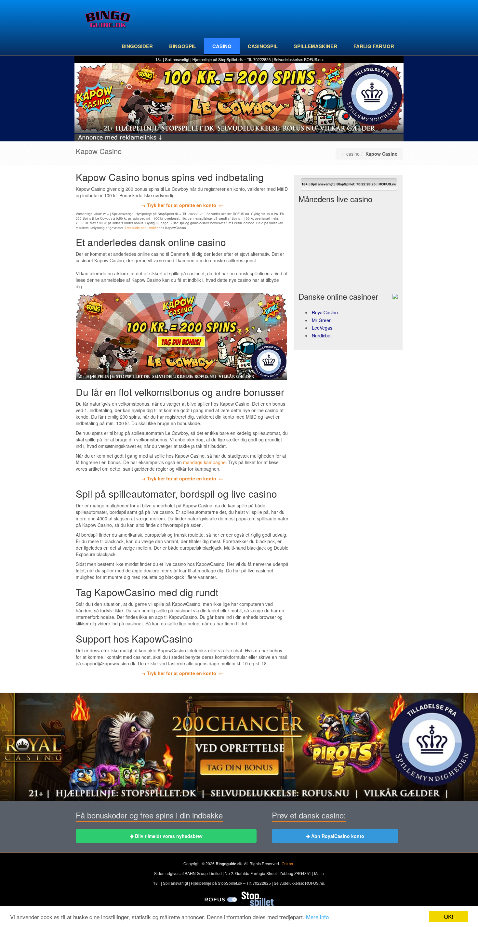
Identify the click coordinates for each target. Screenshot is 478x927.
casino (222, 46)
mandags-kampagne (204, 462)
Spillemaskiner (315, 46)
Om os (287, 863)
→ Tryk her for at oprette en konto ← (182, 205)
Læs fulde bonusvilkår (141, 228)
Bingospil (182, 46)
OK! (448, 916)
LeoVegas (322, 327)
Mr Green (322, 320)
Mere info (317, 917)
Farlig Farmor (373, 46)
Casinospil (263, 46)
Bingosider (137, 46)
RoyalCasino (325, 312)
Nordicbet (322, 335)
